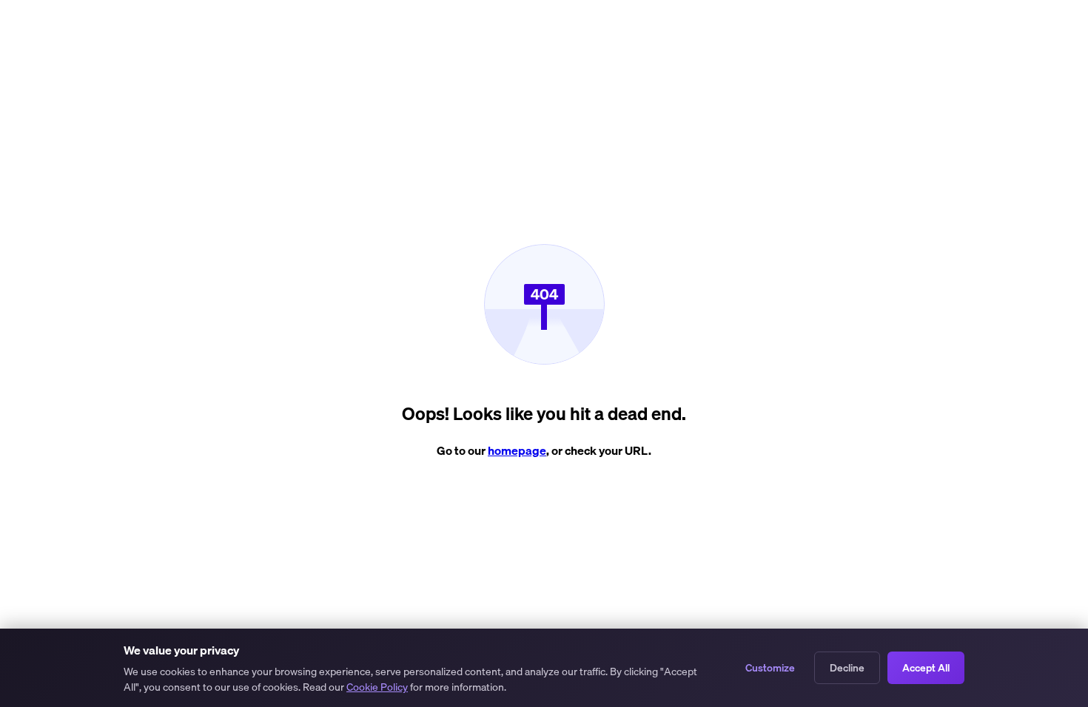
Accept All (926, 668)
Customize (770, 668)
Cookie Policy (377, 687)
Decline (847, 668)
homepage (517, 450)
